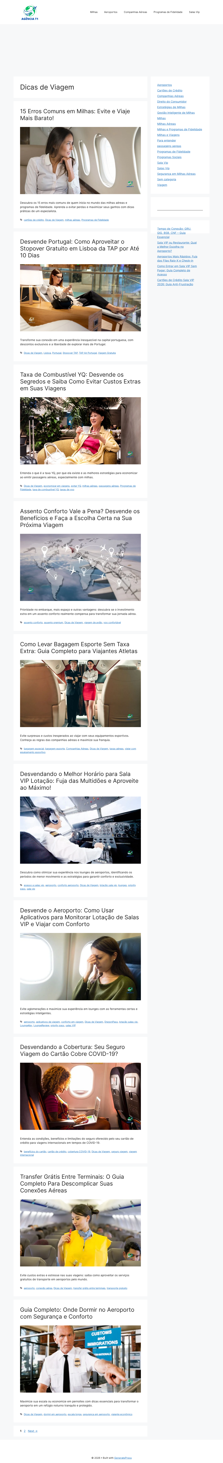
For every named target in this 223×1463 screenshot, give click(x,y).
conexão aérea (44, 1288)
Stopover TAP (70, 352)
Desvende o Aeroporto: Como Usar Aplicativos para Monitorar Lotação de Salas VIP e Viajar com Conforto (79, 917)
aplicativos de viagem (48, 1021)
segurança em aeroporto (96, 1414)
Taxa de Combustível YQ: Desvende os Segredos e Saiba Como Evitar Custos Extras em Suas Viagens (80, 381)
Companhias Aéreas (135, 12)
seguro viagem (119, 1151)
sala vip (31, 888)
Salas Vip (194, 12)
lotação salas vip (128, 1021)
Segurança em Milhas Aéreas (176, 173)
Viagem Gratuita (107, 352)
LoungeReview (41, 1025)
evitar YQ (76, 485)
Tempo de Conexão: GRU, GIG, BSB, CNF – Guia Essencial (174, 233)
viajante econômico (121, 1414)
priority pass (57, 1025)
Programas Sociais (169, 157)
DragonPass (111, 1021)
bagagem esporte (55, 748)
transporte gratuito (117, 1288)
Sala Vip (162, 162)
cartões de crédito (34, 219)
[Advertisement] (111, 49)
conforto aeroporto (68, 885)
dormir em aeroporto (55, 1414)
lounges (122, 885)
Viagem (162, 185)
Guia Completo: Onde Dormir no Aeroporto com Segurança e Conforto (77, 1313)
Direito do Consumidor (172, 101)
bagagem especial (34, 748)
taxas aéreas (117, 748)
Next (33, 1431)
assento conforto (33, 622)
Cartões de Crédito (169, 90)
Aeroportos (110, 12)
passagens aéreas (109, 485)
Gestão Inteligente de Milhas (176, 112)
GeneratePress (123, 1457)
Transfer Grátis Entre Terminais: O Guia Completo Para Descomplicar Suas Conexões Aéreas (72, 1183)
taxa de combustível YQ (45, 489)
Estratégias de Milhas (171, 107)
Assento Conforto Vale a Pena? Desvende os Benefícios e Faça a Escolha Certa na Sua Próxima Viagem (80, 518)
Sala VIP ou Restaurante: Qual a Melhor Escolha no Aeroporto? (177, 247)
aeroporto (50, 885)
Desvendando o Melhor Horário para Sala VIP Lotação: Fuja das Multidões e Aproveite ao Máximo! (79, 780)
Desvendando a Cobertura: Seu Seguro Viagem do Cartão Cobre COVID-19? (72, 1050)
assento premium (53, 622)
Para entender (166, 140)
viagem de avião (93, 622)
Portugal (56, 352)
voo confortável (112, 622)
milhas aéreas (72, 219)
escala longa (74, 1414)
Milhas (94, 12)
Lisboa (47, 352)
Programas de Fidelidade (168, 12)
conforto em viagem (72, 1021)
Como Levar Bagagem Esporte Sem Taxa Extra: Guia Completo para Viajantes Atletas (78, 647)
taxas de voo (67, 489)
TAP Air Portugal (88, 352)
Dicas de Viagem (54, 219)
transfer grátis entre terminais (89, 1288)
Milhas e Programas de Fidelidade (179, 129)
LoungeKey (26, 1025)
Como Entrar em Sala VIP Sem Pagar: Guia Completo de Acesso (177, 270)
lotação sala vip (108, 885)
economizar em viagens (57, 485)
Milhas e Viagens (168, 135)
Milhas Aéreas (166, 123)
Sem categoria (166, 179)
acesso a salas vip (34, 885)
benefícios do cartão (35, 1151)
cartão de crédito (57, 1151)
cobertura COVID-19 (79, 1151)
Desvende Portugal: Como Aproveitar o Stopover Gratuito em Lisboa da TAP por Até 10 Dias (79, 248)
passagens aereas (169, 146)
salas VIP (71, 1025)
